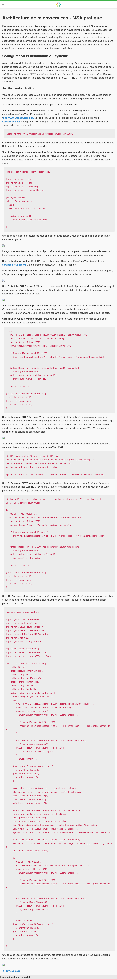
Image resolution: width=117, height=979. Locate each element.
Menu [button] (3, 4)
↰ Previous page (11, 970)
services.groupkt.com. (14, 264)
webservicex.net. (11, 121)
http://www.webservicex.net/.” (19, 117)
